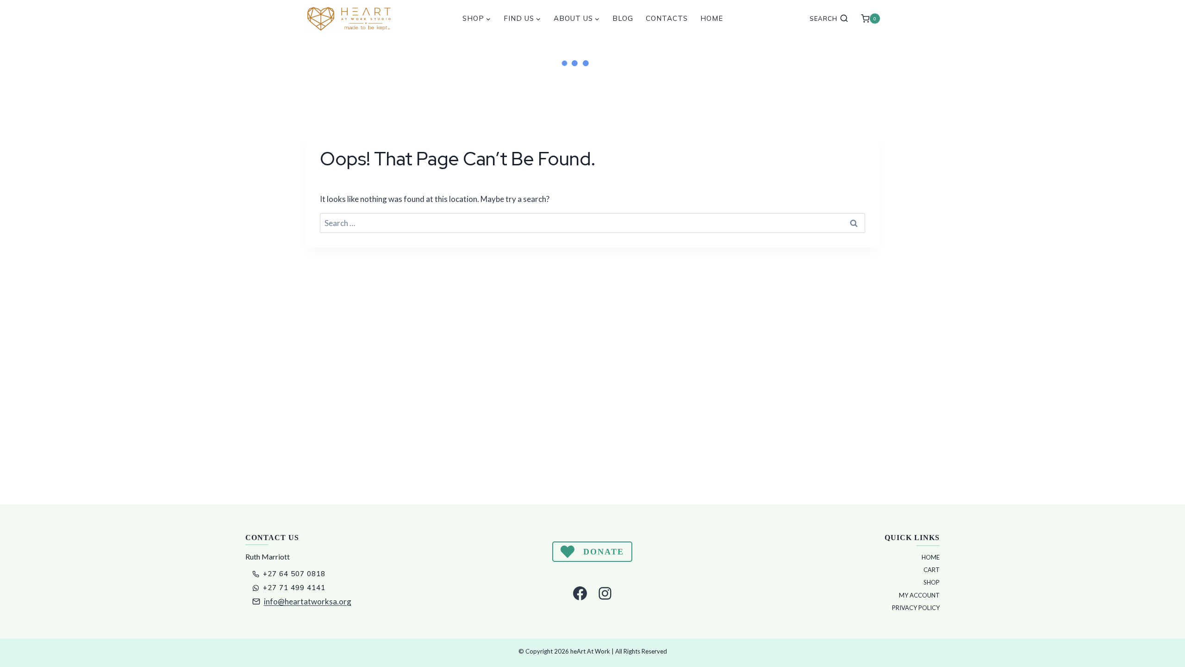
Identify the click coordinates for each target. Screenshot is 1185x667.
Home (711, 18)
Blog (622, 18)
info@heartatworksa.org (307, 601)
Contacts (667, 18)
